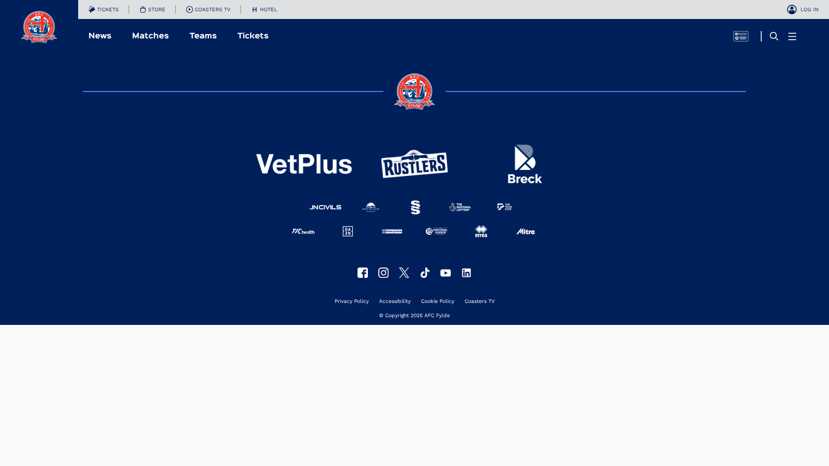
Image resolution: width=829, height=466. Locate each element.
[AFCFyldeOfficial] (363, 273)
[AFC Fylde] (404, 273)
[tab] (103, 9)
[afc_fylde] (383, 273)
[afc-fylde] (425, 273)
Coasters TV (480, 301)
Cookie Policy (437, 301)
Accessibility (395, 301)
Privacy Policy (352, 301)
